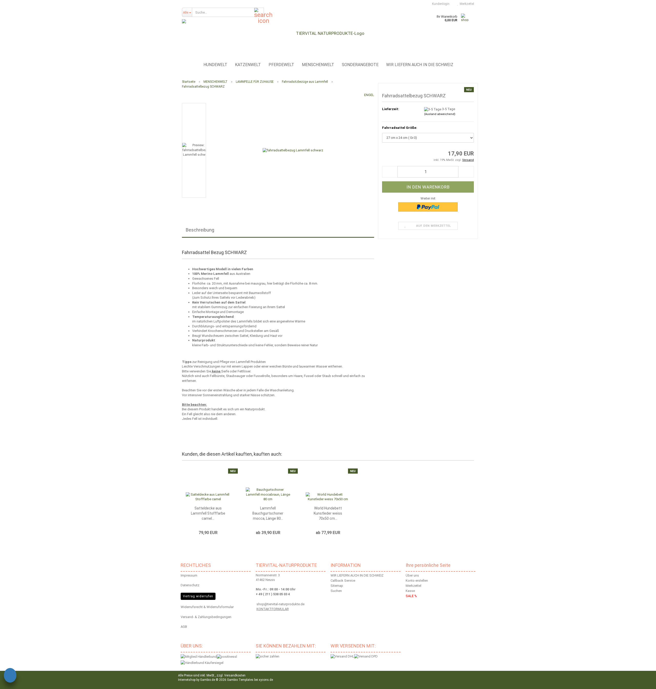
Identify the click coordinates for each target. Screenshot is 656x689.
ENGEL (369, 95)
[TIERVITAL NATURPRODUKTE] (328, 33)
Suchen (336, 591)
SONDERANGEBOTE (360, 64)
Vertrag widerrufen (198, 596)
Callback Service (343, 580)
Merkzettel (466, 4)
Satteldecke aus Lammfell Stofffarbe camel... (208, 513)
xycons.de (266, 680)
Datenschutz (190, 585)
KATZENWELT (248, 64)
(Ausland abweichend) (439, 114)
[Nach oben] (646, 681)
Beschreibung (200, 230)
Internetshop (187, 680)
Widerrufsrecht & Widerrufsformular (207, 607)
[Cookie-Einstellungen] (10, 676)
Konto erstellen (417, 580)
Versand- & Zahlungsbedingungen (206, 617)
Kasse (410, 591)
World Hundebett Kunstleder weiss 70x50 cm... (328, 513)
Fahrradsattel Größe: (399, 128)
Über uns (412, 575)
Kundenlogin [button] (439, 4)
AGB (184, 627)
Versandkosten (234, 675)
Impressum (189, 575)
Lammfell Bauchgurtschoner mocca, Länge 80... (267, 513)
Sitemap (337, 586)
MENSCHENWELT (318, 64)
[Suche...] (259, 12)
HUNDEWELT (215, 64)
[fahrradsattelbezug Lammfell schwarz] (293, 150)
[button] (389, 172)
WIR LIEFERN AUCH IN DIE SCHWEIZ (419, 64)
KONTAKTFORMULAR (273, 609)
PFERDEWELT (281, 64)
